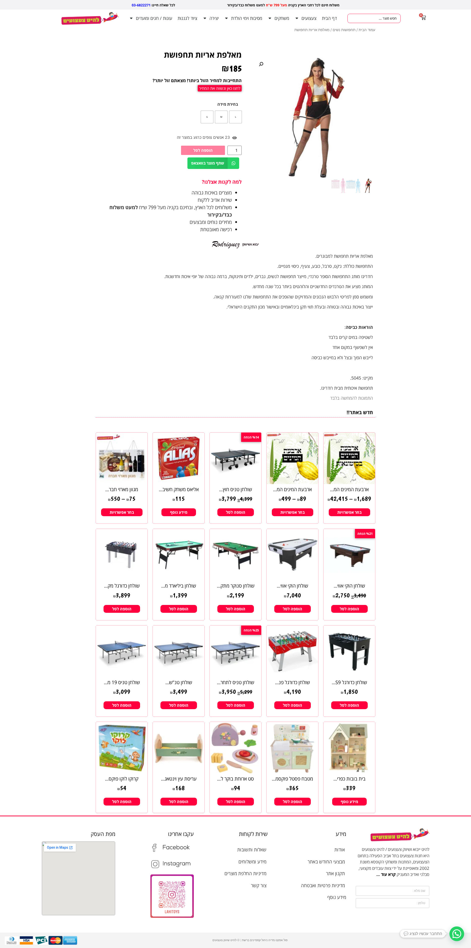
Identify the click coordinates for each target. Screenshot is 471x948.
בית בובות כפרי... (349, 778)
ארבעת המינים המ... (349, 489)
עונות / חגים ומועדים (154, 18)
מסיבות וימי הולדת (246, 18)
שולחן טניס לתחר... (235, 682)
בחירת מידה (227, 104)
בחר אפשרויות (349, 512)
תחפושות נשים (344, 30)
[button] (261, 64)
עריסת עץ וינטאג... (178, 778)
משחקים (282, 18)
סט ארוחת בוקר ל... (235, 778)
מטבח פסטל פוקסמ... (292, 778)
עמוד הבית (367, 30)
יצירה (214, 18)
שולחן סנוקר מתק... (235, 585)
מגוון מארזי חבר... (121, 489)
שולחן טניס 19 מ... (122, 682)
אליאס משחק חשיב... (179, 489)
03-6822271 (141, 5)
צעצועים (308, 18)
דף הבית (329, 18)
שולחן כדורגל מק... (122, 585)
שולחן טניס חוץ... (235, 489)
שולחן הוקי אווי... (349, 585)
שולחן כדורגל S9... (349, 682)
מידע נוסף (178, 512)
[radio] (235, 117)
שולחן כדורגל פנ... (292, 682)
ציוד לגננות (187, 18)
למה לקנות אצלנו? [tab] (222, 182)
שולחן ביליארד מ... (178, 585)
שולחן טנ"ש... (178, 682)
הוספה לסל (203, 150)
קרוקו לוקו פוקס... (121, 778)
